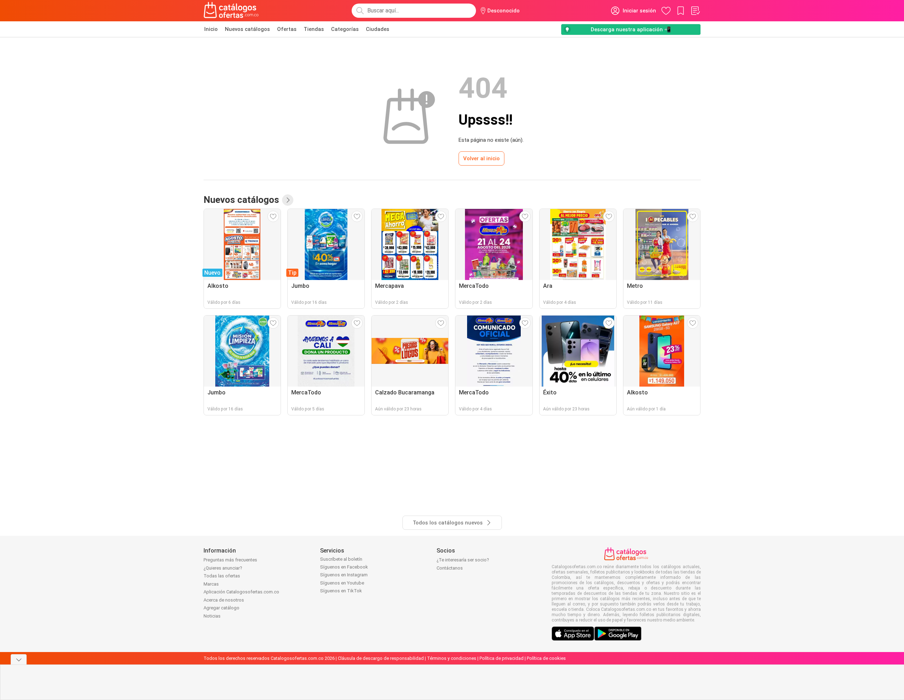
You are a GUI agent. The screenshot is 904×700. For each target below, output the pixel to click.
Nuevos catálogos (247, 29)
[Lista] (695, 10)
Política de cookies (546, 658)
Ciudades (377, 29)
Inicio (211, 29)
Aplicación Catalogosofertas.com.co (241, 591)
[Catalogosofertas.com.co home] (231, 11)
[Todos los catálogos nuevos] (287, 200)
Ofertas (287, 29)
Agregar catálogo (221, 607)
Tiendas (314, 29)
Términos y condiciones (451, 658)
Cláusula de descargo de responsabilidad (381, 658)
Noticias (212, 616)
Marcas (211, 584)
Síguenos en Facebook (344, 567)
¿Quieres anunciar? (223, 568)
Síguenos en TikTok (341, 590)
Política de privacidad (502, 658)
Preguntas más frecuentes (230, 559)
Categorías (345, 29)
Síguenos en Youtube (342, 583)
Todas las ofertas (222, 575)
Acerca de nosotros (224, 600)
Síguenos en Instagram (344, 574)
